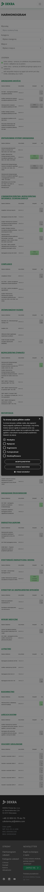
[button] (22, 472)
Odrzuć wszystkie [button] (23, 467)
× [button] (39, 419)
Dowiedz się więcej (9, 435)
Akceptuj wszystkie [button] (22, 462)
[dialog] (22, 446)
